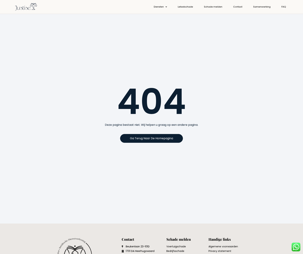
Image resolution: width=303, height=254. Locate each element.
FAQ (283, 6)
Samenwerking (262, 6)
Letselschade (185, 6)
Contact (237, 6)
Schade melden (213, 6)
